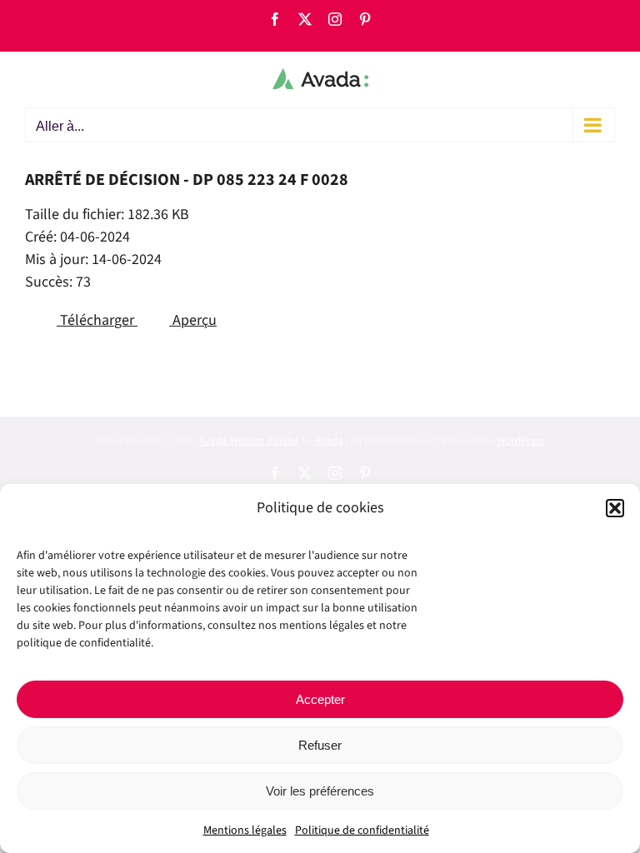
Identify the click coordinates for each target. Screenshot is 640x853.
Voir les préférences (320, 791)
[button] (615, 508)
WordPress (520, 440)
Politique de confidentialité (362, 830)
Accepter (320, 699)
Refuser (320, 745)
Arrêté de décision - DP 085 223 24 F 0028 (186, 180)
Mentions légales (245, 830)
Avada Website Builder (249, 440)
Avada (329, 440)
